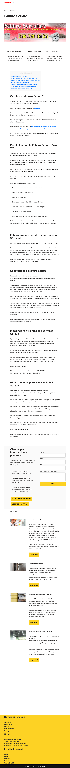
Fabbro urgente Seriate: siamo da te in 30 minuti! (25, 80)
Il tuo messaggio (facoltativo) (48, 471)
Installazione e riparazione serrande (15, 743)
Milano (6, 754)
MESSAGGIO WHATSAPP (20, 504)
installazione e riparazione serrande (28, 129)
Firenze (6, 761)
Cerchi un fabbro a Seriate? (19, 76)
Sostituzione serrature (11, 741)
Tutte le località (9, 763)
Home (6, 10)
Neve (27, 766)
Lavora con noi (9, 728)
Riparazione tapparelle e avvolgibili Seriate (24, 86)
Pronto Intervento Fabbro (12, 739)
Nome (42, 452)
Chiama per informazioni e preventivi (22, 88)
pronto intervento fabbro (39, 126)
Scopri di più (34, 554)
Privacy (6, 731)
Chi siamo (7, 722)
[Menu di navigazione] (64, 2)
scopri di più (34, 585)
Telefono (42, 465)
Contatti (6, 726)
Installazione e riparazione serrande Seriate (24, 84)
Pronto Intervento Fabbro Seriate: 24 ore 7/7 (24, 78)
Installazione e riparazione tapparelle (16, 746)
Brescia (6, 756)
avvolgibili (44, 129)
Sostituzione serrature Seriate (20, 82)
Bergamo (7, 758)
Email (41, 458)
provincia (37, 108)
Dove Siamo (8, 724)
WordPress (41, 766)
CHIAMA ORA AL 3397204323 (21, 499)
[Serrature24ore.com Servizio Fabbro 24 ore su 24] (9, 2)
